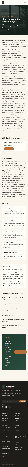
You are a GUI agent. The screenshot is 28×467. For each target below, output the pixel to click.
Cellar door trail (5, 443)
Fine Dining (17, 413)
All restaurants (18, 449)
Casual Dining (18, 418)
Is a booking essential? (8, 315)
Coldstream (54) (5, 418)
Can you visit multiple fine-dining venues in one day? (13, 320)
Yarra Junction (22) (6, 427)
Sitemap (17, 451)
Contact (17, 442)
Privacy (3, 464)
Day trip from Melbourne (7, 439)
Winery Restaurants (19, 415)
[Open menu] (25, 2)
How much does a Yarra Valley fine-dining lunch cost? (13, 309)
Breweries (17, 425)
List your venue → (9, 148)
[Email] (9, 407)
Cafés (16, 420)
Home (3, 13)
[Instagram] (3, 407)
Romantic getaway (6, 448)
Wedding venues (5, 453)
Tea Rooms (17, 430)
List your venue (18, 444)
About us (17, 440)
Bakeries (17, 427)
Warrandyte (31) (5, 425)
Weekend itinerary (6, 441)
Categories (7, 13)
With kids (4, 451)
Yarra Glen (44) (5, 420)
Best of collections (19, 447)
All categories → (18, 432)
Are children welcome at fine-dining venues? (11, 326)
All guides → (4, 456)
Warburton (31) (5, 423)
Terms (7, 464)
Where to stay (5, 446)
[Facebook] (6, 407)
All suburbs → (5, 432)
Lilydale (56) (4, 415)
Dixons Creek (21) (6, 430)
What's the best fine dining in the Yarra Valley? (12, 298)
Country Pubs (18, 423)
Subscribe (23, 401)
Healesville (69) (5, 413)
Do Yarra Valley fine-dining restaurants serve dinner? (12, 304)
